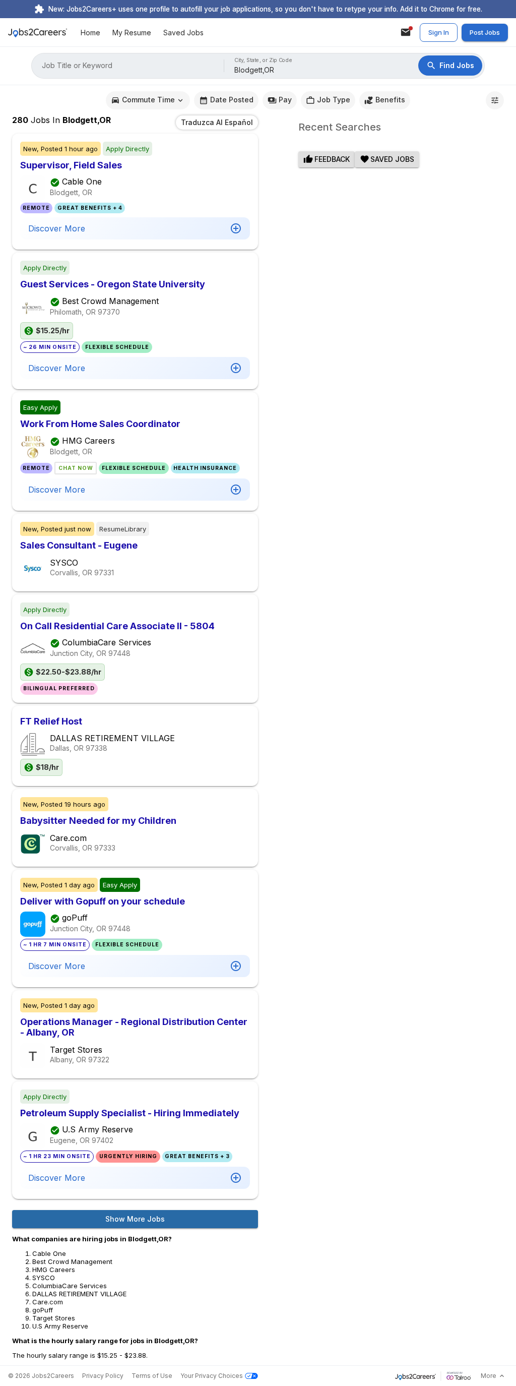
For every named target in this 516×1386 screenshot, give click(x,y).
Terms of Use (152, 1375)
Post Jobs (485, 32)
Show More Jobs (135, 1219)
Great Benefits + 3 (197, 1156)
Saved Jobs (183, 32)
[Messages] (406, 32)
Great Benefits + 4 (89, 208)
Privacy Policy (102, 1375)
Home (90, 32)
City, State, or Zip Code (263, 60)
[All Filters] (495, 100)
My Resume (131, 32)
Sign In (438, 32)
